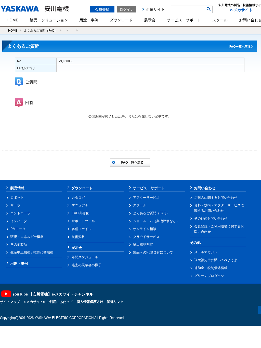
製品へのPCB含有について (153, 252)
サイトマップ (10, 302)
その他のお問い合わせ (210, 218)
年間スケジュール (85, 257)
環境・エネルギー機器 (27, 237)
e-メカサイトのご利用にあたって (48, 302)
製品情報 (17, 188)
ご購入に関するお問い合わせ (215, 197)
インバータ (18, 221)
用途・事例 (88, 20)
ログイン (127, 9)
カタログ (78, 197)
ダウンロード (121, 20)
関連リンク (115, 302)
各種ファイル (82, 229)
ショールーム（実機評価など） (156, 221)
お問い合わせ (204, 188)
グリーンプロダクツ (209, 276)
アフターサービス (146, 197)
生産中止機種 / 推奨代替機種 (31, 252)
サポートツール (83, 221)
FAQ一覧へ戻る (240, 46)
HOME (12, 20)
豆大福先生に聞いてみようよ (215, 260)
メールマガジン (205, 252)
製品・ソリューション (49, 20)
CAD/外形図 (80, 213)
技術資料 (78, 237)
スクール (220, 20)
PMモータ (17, 229)
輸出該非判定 (143, 244)
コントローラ (20, 213)
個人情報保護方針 (90, 302)
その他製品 (18, 244)
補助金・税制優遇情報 (210, 268)
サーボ (15, 205)
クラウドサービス (146, 237)
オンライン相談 (144, 229)
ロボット (17, 197)
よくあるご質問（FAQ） (40, 30)
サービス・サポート (184, 20)
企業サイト (155, 9)
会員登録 (102, 9)
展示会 (149, 20)
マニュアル (80, 205)
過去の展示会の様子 (86, 265)
